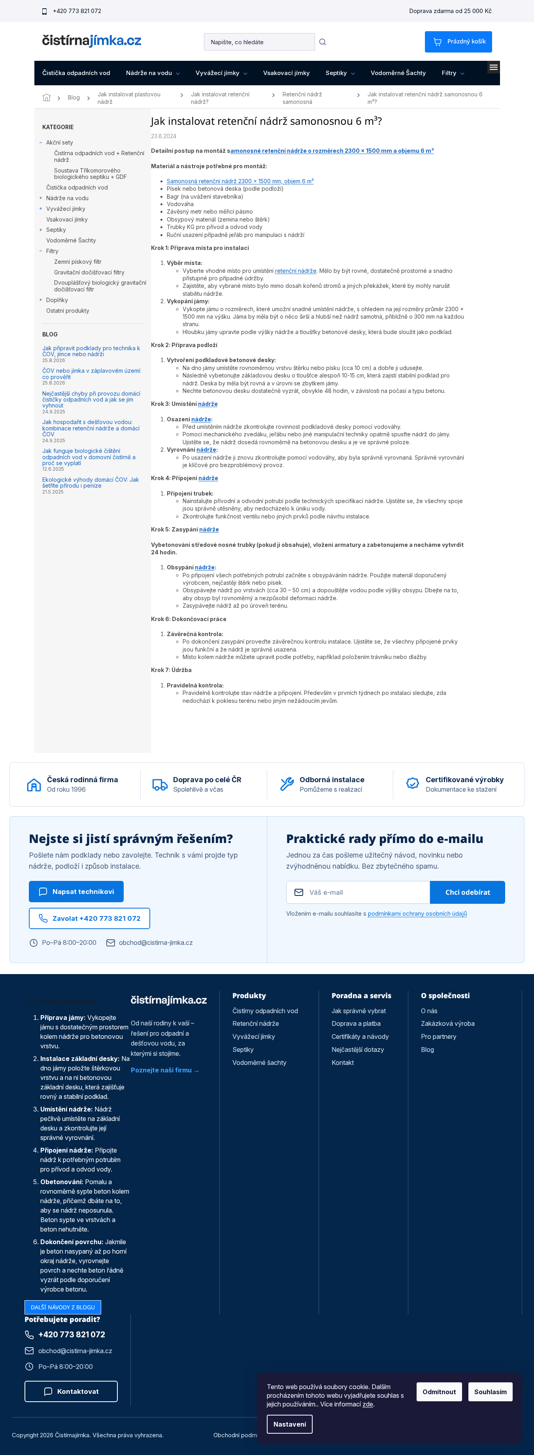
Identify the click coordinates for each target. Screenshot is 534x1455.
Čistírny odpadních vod (265, 1011)
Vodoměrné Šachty (71, 240)
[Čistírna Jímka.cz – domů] (169, 1000)
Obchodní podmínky (240, 1435)
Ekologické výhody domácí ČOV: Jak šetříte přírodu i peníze (90, 483)
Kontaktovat (78, 1391)
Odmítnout (439, 1392)
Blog (427, 1049)
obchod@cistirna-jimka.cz (156, 942)
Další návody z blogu (63, 1307)
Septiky (56, 229)
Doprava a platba (356, 1023)
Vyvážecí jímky (65, 208)
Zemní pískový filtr (78, 261)
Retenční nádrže (255, 1023)
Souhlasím (490, 1392)
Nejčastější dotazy (358, 1049)
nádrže (208, 403)
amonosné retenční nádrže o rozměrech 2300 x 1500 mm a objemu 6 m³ (332, 150)
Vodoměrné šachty (259, 1062)
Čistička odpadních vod (77, 187)
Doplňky (57, 300)
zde (367, 1404)
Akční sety (59, 142)
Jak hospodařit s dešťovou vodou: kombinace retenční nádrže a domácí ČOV (91, 428)
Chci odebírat (467, 892)
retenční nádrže (296, 270)
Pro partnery (439, 1036)
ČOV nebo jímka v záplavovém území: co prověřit (91, 374)
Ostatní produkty (67, 310)
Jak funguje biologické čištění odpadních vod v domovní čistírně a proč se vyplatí (89, 457)
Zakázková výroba (448, 1023)
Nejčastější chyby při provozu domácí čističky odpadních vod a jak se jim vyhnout (91, 400)
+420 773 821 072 (77, 11)
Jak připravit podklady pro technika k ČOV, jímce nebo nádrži (91, 351)
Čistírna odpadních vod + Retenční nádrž (99, 156)
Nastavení (290, 1424)
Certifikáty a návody (360, 1036)
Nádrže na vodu (67, 198)
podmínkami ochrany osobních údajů (417, 913)
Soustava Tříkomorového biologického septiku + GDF (90, 173)
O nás (429, 1011)
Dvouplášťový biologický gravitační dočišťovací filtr (100, 286)
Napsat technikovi (83, 892)
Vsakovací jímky (67, 219)
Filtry (52, 251)
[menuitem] (76, 73)
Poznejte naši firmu (161, 1070)
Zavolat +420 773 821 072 (97, 918)
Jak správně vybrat (359, 1011)
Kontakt (343, 1062)
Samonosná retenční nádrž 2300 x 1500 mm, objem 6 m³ (240, 181)
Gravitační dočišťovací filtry (89, 272)
